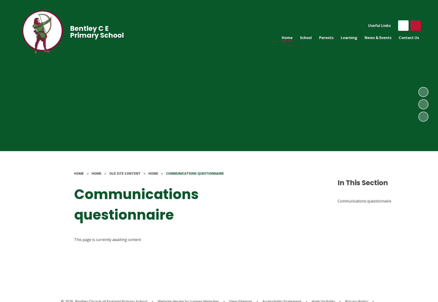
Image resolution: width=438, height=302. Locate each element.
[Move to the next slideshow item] (423, 92)
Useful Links (379, 25)
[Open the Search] (415, 25)
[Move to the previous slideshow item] (423, 104)
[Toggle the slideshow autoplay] (423, 117)
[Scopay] (403, 25)
